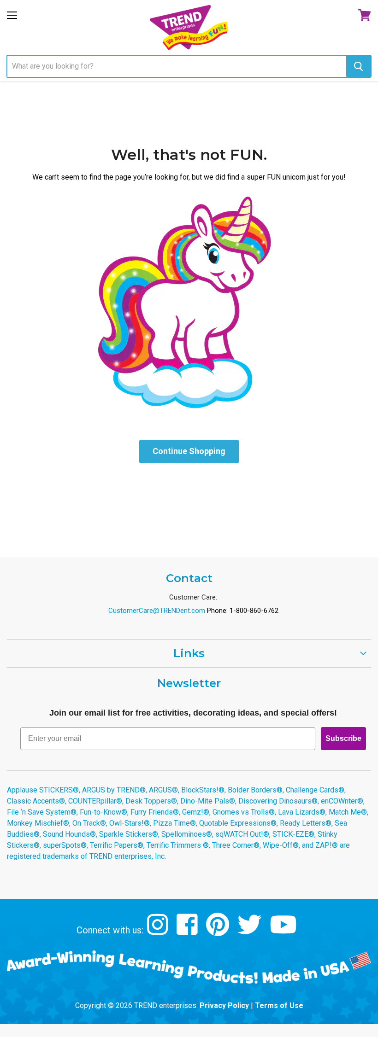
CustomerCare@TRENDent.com (156, 610)
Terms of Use (279, 1005)
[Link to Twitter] (250, 931)
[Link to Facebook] (188, 931)
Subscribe (343, 738)
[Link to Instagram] (159, 931)
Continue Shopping (189, 451)
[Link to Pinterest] (219, 931)
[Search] (358, 66)
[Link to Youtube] (284, 931)
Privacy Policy (224, 1005)
